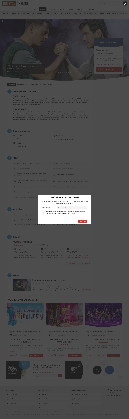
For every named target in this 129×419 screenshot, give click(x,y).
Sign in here (71, 213)
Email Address (46, 207)
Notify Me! (82, 221)
